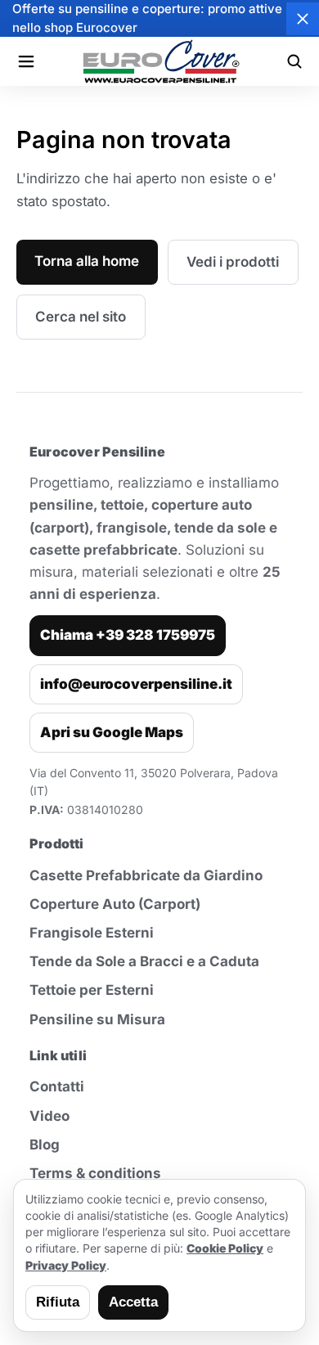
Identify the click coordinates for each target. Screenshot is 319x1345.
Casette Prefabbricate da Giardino (146, 875)
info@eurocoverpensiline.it (136, 684)
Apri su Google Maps (111, 732)
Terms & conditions (95, 1173)
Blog (44, 1144)
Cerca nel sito (80, 316)
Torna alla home (86, 261)
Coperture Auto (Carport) (114, 904)
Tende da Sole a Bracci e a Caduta (144, 961)
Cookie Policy (224, 1248)
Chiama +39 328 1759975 (127, 635)
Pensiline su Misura (97, 1019)
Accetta (133, 1302)
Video (49, 1116)
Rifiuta (57, 1302)
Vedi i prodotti (232, 262)
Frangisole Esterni (91, 932)
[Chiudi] (302, 18)
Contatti (56, 1086)
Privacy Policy (65, 1265)
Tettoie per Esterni (91, 990)
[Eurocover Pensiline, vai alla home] (160, 61)
